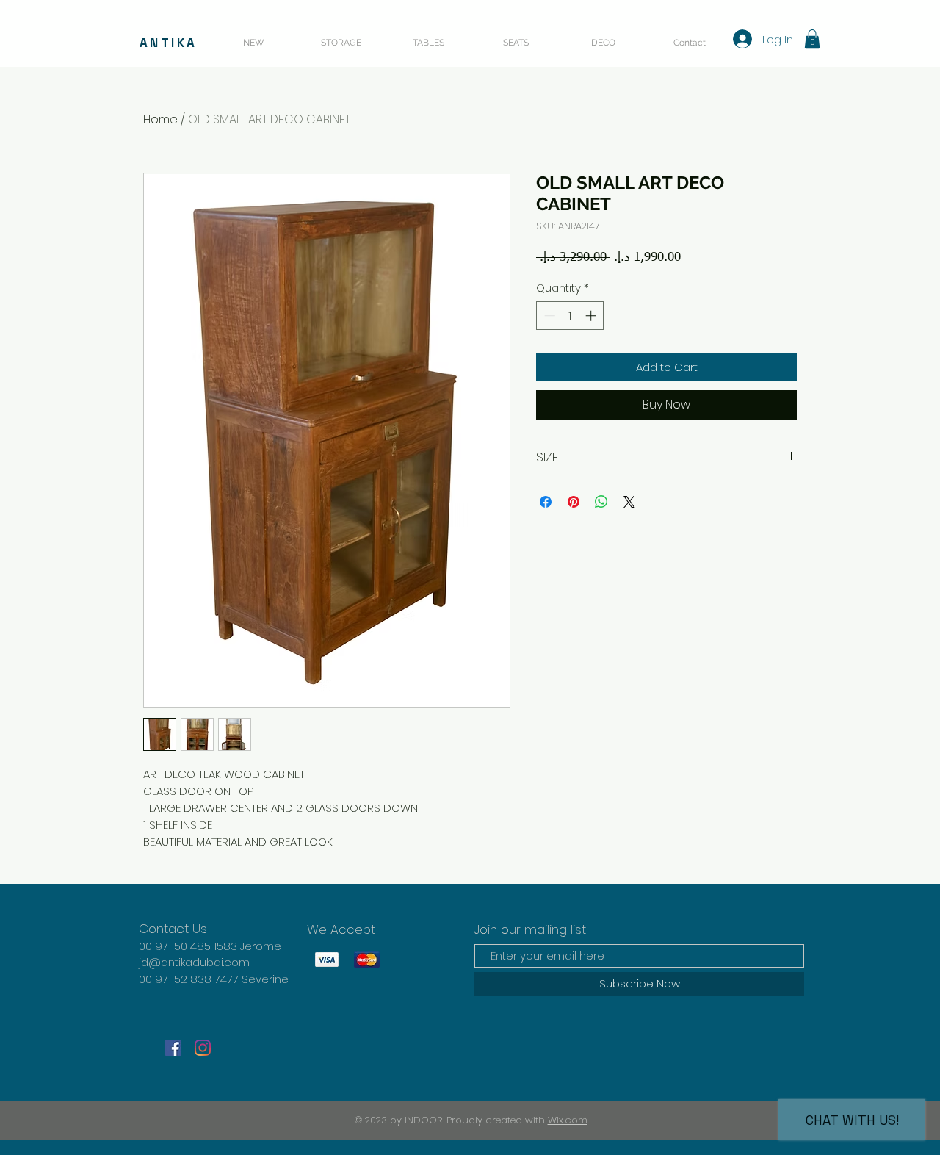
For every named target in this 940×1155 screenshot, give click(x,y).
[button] (812, 38)
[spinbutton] (570, 315)
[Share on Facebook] (545, 502)
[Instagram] (203, 1048)
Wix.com (568, 1120)
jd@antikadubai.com (194, 962)
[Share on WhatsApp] (601, 502)
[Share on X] (629, 502)
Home (160, 119)
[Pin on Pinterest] (573, 502)
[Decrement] (548, 315)
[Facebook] (173, 1048)
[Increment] (592, 315)
